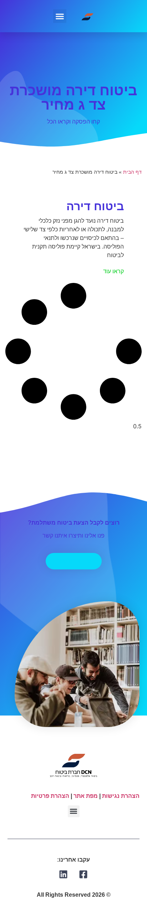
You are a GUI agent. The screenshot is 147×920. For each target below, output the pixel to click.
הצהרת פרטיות (50, 796)
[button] (60, 16)
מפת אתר (86, 796)
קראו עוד (113, 271)
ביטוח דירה (95, 206)
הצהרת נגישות (121, 796)
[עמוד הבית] (88, 15)
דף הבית (132, 172)
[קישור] (83, 874)
